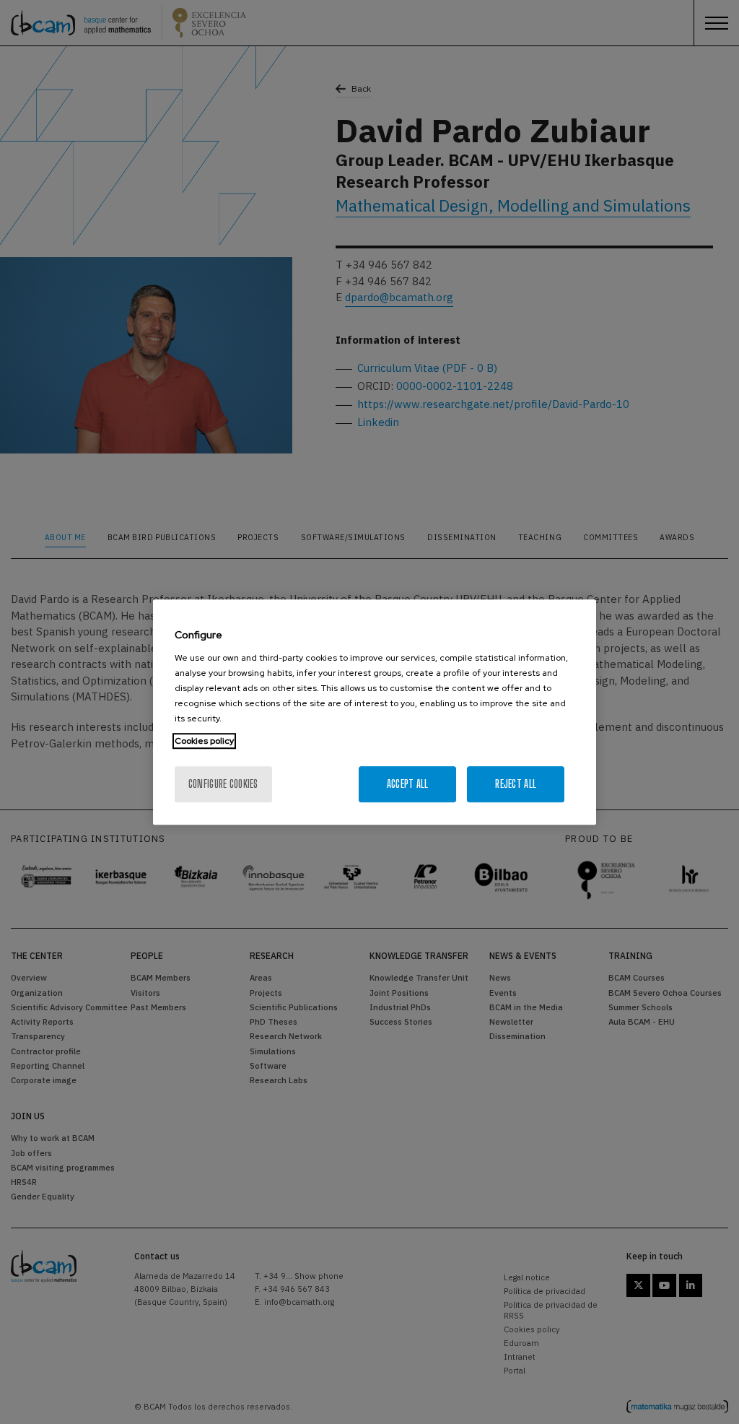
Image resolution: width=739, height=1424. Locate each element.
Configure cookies (223, 784)
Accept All (408, 784)
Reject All (515, 784)
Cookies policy (204, 741)
